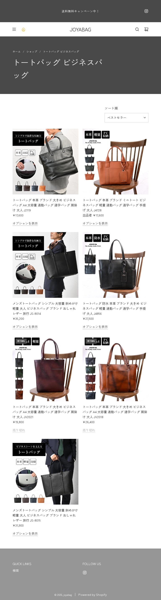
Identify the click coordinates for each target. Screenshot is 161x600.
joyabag (80, 29)
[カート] (146, 29)
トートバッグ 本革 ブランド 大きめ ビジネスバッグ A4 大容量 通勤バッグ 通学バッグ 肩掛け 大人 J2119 (45, 205)
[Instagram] (146, 11)
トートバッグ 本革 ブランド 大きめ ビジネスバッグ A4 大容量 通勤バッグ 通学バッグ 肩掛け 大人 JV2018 (115, 412)
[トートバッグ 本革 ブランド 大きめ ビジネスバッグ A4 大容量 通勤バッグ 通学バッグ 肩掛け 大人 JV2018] (115, 368)
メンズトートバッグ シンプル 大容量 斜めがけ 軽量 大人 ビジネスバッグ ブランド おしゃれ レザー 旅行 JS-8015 (45, 515)
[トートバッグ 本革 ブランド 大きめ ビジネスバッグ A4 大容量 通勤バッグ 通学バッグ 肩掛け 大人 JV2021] (45, 368)
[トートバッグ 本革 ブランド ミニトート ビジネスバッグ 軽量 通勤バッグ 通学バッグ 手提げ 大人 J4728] (115, 161)
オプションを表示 (25, 223)
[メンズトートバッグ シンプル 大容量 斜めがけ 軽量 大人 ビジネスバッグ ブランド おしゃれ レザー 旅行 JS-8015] (45, 472)
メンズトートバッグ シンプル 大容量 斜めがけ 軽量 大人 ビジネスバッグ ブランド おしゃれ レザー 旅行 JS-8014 (45, 308)
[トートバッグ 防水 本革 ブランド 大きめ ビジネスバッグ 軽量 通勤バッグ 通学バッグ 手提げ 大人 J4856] (115, 265)
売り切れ (19, 430)
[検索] (137, 29)
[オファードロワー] (23, 29)
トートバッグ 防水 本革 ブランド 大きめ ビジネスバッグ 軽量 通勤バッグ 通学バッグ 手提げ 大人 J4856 (115, 308)
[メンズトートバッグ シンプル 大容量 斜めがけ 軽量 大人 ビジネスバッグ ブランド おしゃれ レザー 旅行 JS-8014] (45, 265)
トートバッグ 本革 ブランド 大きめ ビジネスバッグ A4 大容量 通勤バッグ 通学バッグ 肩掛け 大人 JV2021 (45, 412)
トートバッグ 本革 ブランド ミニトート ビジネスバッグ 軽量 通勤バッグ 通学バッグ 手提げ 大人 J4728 (114, 205)
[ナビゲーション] (14, 29)
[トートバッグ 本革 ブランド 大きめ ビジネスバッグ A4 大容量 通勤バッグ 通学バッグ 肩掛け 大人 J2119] (45, 161)
